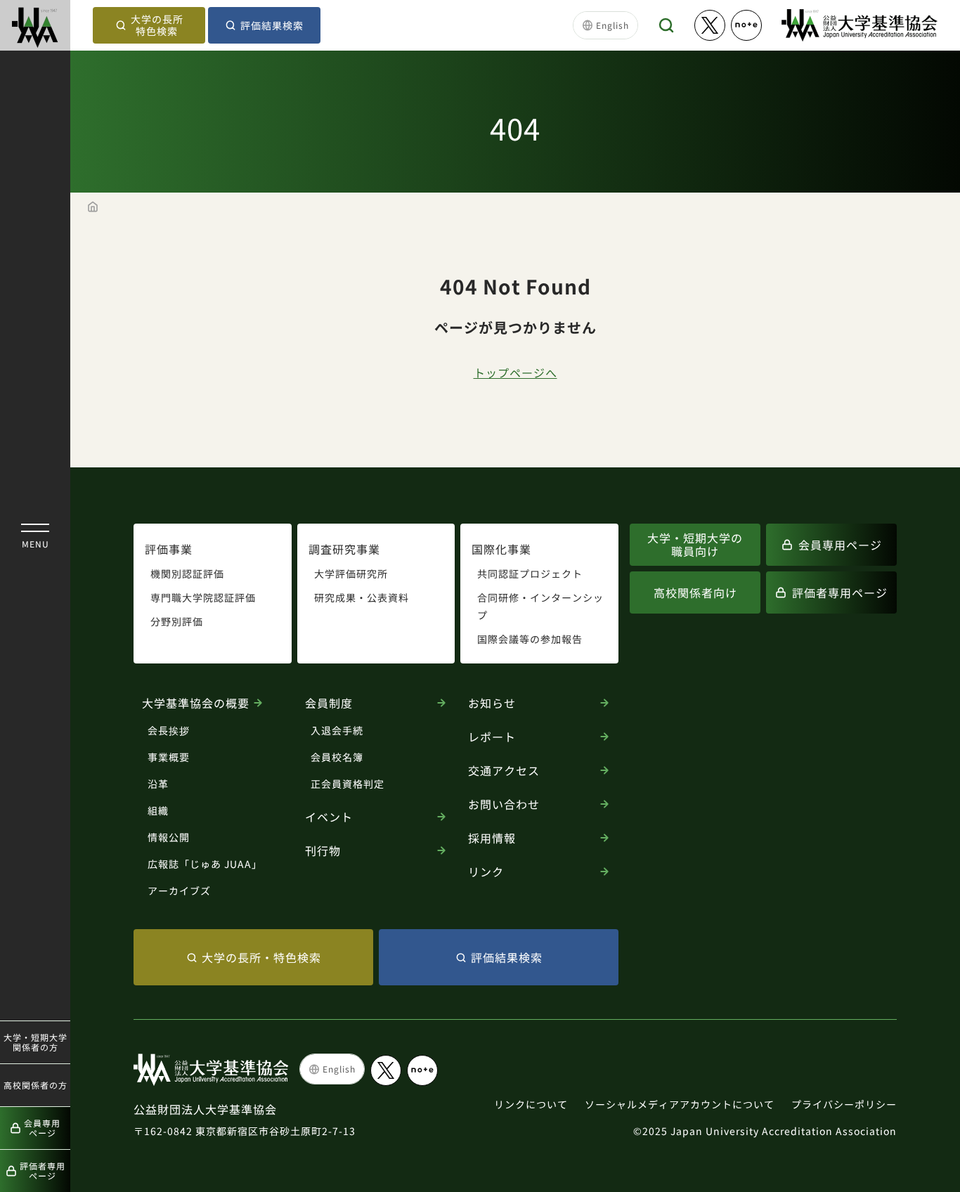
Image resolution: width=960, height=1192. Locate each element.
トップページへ (515, 372)
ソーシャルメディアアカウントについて (679, 1104)
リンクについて (531, 1104)
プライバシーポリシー (844, 1104)
